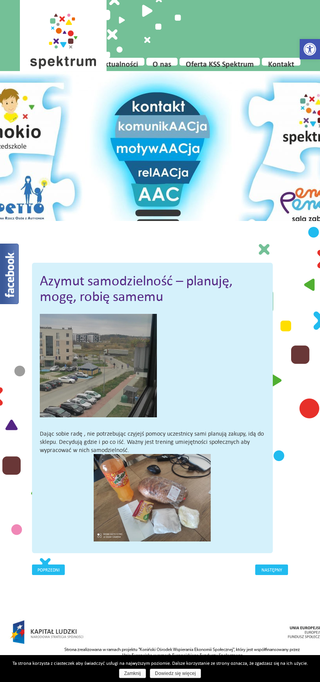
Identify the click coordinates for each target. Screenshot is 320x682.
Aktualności (119, 62)
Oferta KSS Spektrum (220, 62)
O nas (162, 62)
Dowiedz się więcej (175, 673)
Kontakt (281, 62)
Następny (271, 570)
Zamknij (132, 673)
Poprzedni (48, 570)
